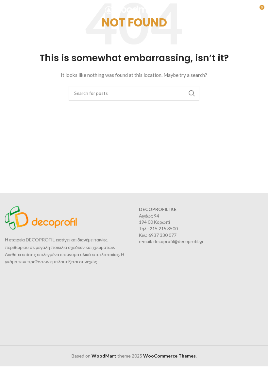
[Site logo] (134, 9)
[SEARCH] (191, 93)
